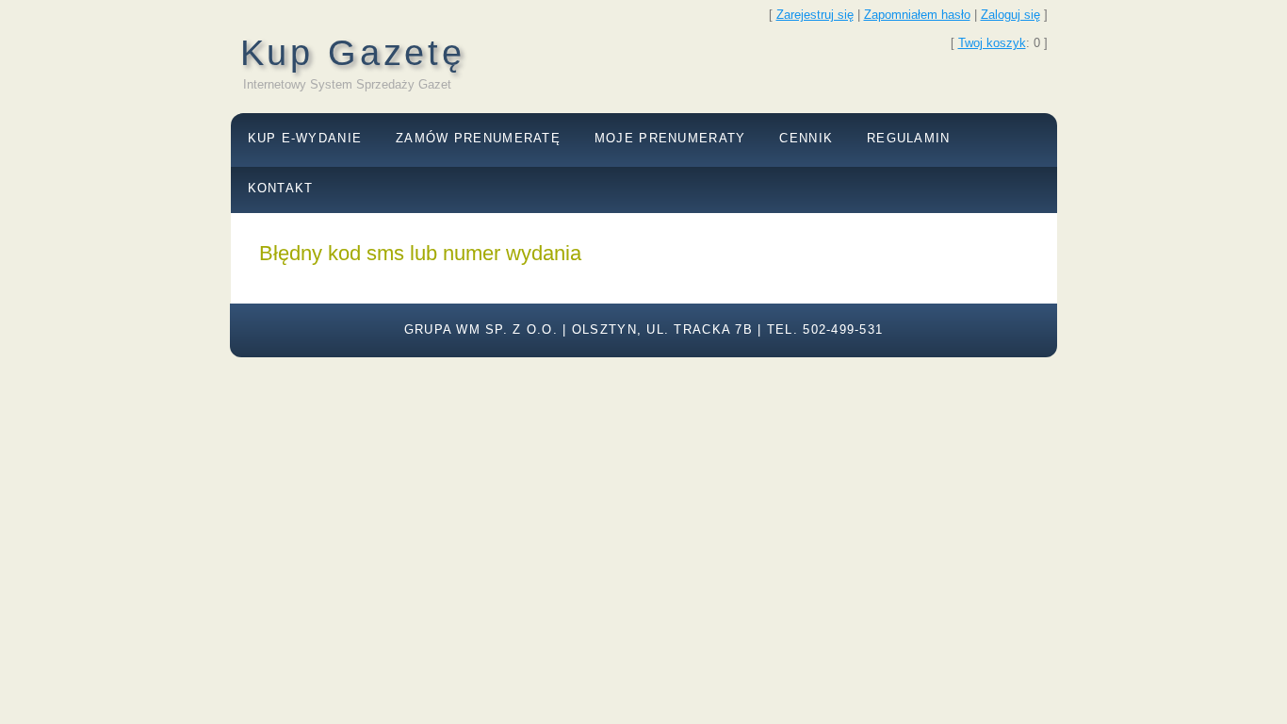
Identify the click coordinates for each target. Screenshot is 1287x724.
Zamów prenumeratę (478, 138)
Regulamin (909, 138)
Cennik (806, 138)
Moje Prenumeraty (670, 138)
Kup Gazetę (352, 52)
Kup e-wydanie (305, 138)
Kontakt (281, 188)
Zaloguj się (1010, 15)
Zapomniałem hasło (917, 15)
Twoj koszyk (992, 43)
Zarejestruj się (815, 15)
